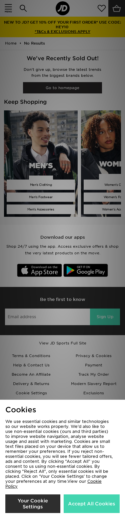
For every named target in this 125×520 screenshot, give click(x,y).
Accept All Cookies (91, 503)
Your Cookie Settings (33, 503)
